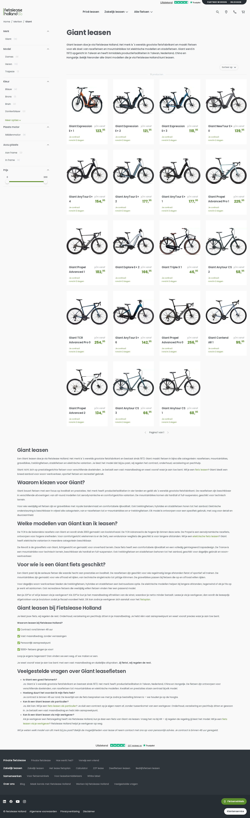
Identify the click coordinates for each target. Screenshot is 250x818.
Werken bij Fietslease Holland (92, 783)
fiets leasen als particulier (62, 705)
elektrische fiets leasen (206, 536)
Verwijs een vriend (89, 760)
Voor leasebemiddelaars (68, 776)
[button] (26, 31)
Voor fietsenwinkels (38, 776)
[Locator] (226, 12)
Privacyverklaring (70, 811)
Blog (22, 783)
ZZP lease (98, 768)
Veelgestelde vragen (126, 783)
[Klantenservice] (235, 12)
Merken (17, 21)
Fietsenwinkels (235, 801)
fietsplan (145, 599)
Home (6, 21)
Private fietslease (41, 760)
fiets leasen (201, 469)
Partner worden (217, 2)
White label (93, 776)
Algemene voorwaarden (43, 811)
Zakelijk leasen (35, 768)
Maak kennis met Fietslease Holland (50, 783)
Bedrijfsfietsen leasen (148, 768)
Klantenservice (235, 811)
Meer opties (12, 120)
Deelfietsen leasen (119, 768)
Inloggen (235, 2)
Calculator (82, 768)
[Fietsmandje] (243, 12)
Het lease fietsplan (59, 768)
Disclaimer (89, 811)
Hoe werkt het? (64, 760)
